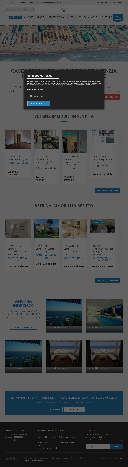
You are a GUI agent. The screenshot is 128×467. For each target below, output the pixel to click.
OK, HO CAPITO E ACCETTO (38, 103)
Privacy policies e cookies (35, 89)
